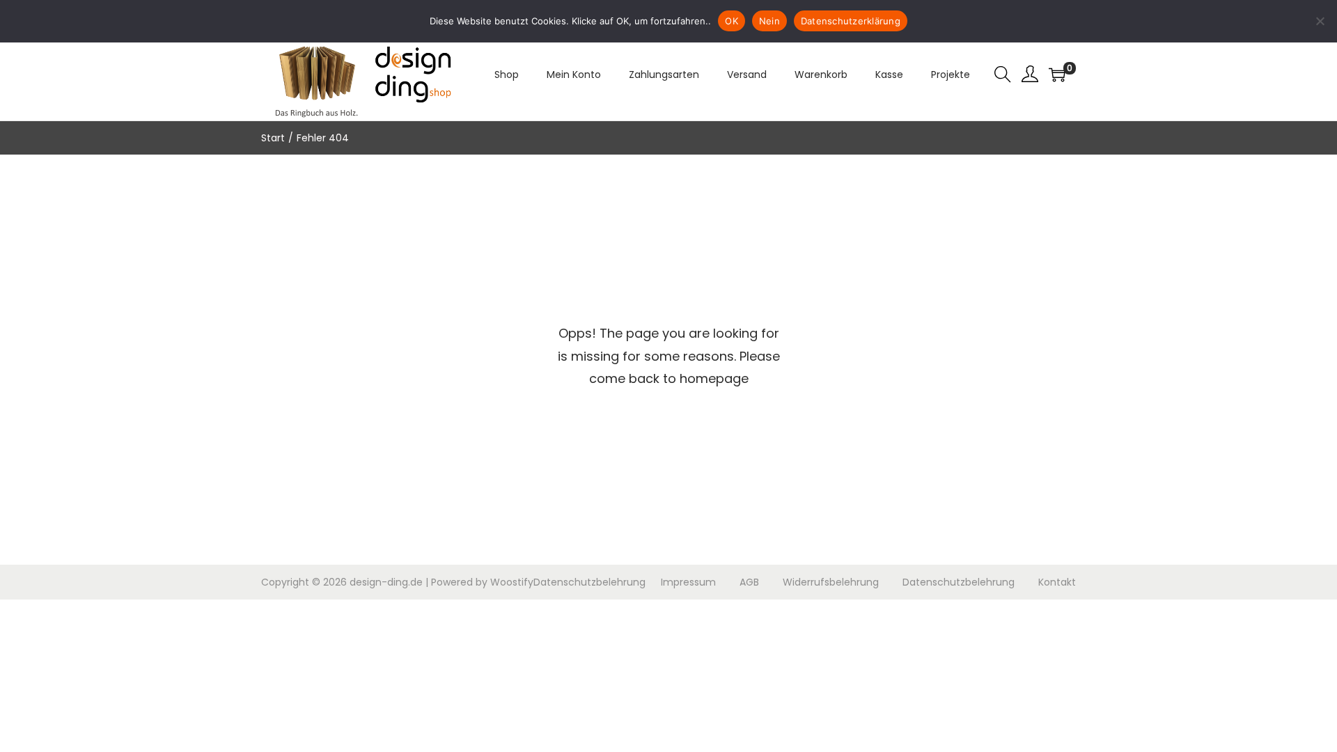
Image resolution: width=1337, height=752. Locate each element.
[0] (1057, 74)
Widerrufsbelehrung (831, 582)
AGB (749, 582)
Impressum (688, 582)
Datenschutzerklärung (850, 20)
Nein (769, 20)
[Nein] (1320, 21)
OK (731, 20)
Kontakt (1057, 582)
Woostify (511, 582)
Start (273, 138)
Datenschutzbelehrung (589, 582)
